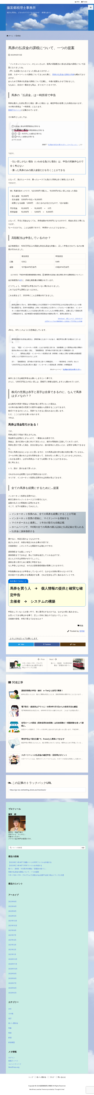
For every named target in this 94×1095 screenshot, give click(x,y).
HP (20, 280)
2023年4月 (12, 906)
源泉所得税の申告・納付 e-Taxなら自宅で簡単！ (42, 690)
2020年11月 (12, 964)
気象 (10, 1028)
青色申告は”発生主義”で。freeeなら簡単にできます (43, 739)
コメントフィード (14, 1064)
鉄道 (10, 1038)
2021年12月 (12, 921)
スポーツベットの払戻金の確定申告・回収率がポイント (44, 755)
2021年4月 (12, 940)
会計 (10, 1018)
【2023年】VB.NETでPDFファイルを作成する (25, 865)
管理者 (82, 631)
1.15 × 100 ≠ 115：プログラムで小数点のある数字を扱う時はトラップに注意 (36, 875)
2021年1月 (12, 954)
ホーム (10, 36)
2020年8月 (12, 978)
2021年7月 (12, 935)
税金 (19, 36)
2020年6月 (12, 988)
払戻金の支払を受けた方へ (72, 369)
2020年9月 (12, 973)
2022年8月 (12, 911)
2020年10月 (12, 969)
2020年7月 (12, 983)
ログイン (11, 1058)
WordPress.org (13, 1067)
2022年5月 (12, 916)
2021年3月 (12, 945)
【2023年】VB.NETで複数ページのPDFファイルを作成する (30, 862)
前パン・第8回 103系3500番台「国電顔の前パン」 (27, 869)
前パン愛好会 (13, 1023)
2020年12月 (12, 959)
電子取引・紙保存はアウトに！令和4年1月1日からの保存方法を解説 (49, 706)
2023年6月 (12, 901)
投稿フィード (13, 1061)
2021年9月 (12, 930)
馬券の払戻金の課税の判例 (63, 74)
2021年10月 (12, 925)
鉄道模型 (11, 1042)
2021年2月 (12, 949)
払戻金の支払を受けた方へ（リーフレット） (63, 144)
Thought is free (59, 1089)
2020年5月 (12, 993)
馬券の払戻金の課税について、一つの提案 (23, 872)
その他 (10, 1013)
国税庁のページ (14, 110)
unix (9, 1009)
